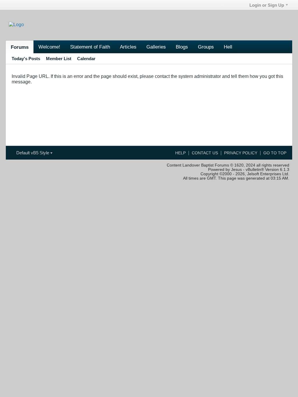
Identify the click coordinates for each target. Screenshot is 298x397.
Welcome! (49, 47)
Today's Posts (26, 58)
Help (180, 153)
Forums (20, 47)
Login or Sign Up (266, 5)
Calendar (86, 58)
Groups (206, 47)
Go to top (274, 153)
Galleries (156, 47)
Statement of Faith (90, 47)
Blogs (182, 47)
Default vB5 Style (33, 152)
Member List (58, 58)
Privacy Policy (240, 153)
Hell (228, 47)
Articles (128, 47)
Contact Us (205, 153)
